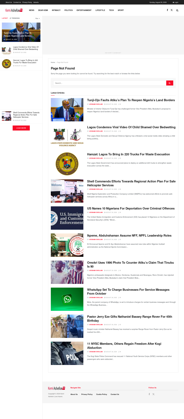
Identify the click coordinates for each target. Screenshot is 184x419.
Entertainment (84, 10)
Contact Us (17, 2)
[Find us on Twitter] (171, 10)
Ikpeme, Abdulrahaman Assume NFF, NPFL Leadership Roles (129, 235)
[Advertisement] (21, 89)
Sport (121, 10)
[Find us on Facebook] (167, 10)
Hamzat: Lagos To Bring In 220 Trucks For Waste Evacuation (25, 61)
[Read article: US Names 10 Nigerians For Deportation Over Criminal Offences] (67, 218)
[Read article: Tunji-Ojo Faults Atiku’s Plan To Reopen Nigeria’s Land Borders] (67, 109)
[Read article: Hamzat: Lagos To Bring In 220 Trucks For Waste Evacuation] (67, 164)
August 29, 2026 (111, 104)
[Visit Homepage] (14, 10)
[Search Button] (177, 10)
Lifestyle (100, 10)
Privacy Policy (27, 2)
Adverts (36, 2)
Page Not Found (62, 62)
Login (176, 2)
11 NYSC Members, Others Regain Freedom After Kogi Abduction (124, 345)
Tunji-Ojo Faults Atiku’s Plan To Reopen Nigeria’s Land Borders (18, 34)
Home (53, 62)
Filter (36, 18)
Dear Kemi (43, 10)
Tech (111, 10)
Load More (21, 128)
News (31, 10)
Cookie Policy (101, 394)
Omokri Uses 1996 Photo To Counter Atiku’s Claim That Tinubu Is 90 (130, 264)
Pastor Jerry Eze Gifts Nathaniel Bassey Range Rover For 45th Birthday (129, 318)
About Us (9, 2)
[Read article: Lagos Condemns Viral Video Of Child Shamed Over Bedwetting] (67, 136)
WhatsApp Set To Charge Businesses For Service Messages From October (128, 291)
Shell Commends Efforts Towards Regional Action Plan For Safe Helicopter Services (26, 114)
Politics (68, 10)
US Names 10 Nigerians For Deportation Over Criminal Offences (130, 208)
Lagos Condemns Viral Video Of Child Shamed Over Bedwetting (26, 48)
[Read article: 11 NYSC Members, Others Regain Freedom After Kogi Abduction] (67, 353)
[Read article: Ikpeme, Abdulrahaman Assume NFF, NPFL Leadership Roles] (67, 245)
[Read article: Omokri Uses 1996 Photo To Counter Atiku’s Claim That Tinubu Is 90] (67, 272)
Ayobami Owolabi (96, 104)
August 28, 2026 (111, 297)
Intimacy (56, 10)
